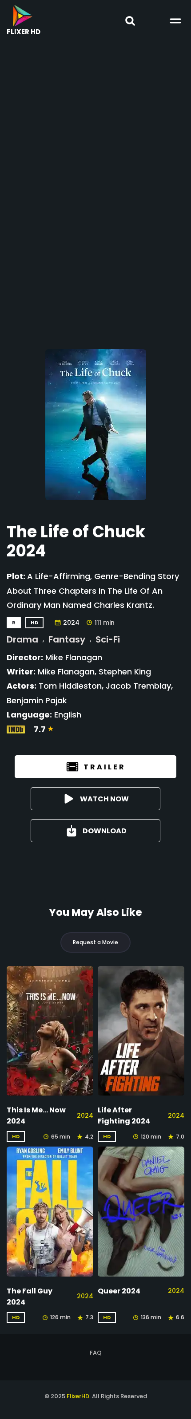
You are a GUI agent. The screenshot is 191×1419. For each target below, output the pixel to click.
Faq (96, 1352)
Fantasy (66, 639)
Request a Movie (95, 942)
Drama (22, 639)
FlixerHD (78, 1396)
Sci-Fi (108, 639)
